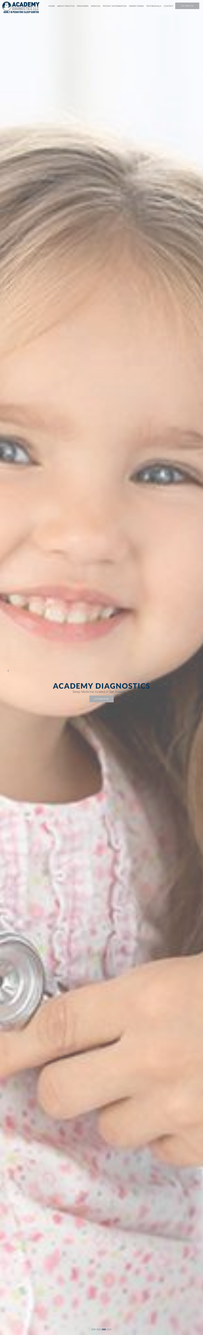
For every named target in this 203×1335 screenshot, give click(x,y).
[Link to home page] (20, 7)
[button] (93, 1329)
